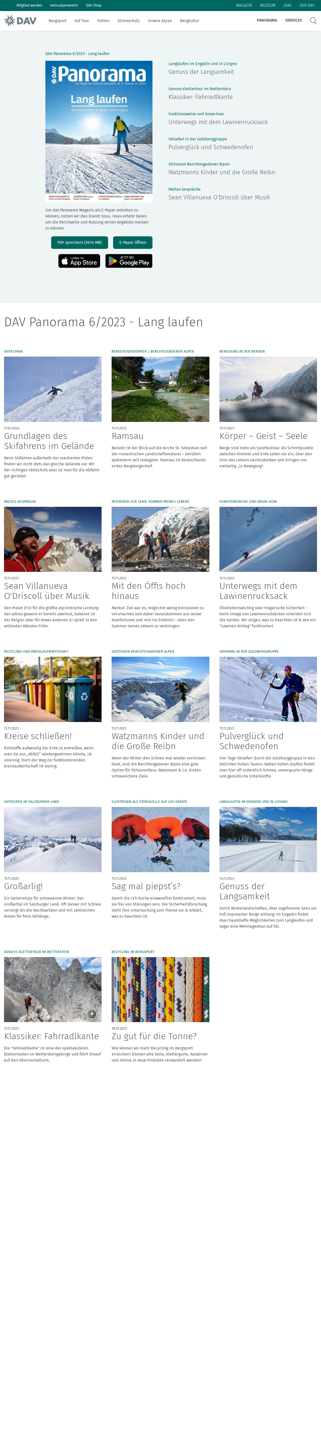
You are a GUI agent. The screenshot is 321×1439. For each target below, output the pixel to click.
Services (293, 20)
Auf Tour (81, 20)
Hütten (103, 20)
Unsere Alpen (160, 20)
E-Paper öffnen (132, 242)
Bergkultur (189, 20)
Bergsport (57, 20)
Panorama (267, 20)
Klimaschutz (129, 20)
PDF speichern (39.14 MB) (79, 242)
